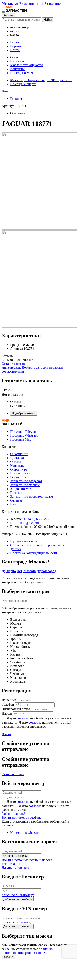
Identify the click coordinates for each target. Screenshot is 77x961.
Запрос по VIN (21, 489)
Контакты (17, 69)
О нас (14, 57)
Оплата (15, 462)
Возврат (16, 492)
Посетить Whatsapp (24, 435)
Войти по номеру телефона (21, 817)
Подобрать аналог (24, 413)
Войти (15, 50)
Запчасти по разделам (26, 481)
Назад (6, 91)
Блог (13, 504)
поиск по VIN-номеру (18, 895)
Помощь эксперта (23, 84)
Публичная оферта (23, 541)
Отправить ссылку (15, 855)
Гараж (14, 42)
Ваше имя (9, 700)
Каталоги (17, 61)
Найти (48, 19)
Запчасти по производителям (31, 496)
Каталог (8, 15)
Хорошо (8, 957)
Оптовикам (18, 469)
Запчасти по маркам (25, 485)
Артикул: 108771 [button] (14, 106)
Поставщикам (20, 473)
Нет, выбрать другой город (36, 571)
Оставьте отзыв (13, 774)
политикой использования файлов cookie (28, 951)
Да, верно (9, 571)
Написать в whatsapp (25, 832)
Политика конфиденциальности (33, 553)
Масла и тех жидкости (26, 65)
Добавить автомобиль (17, 899)
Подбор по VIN (21, 73)
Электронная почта (16, 709)
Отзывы (16, 500)
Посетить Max (20, 439)
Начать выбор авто (15, 867)
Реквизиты (18, 477)
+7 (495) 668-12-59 (37, 519)
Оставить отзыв (13, 363)
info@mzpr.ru (29, 523)
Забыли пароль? (13, 813)
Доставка (17, 458)
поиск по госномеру (16, 922)
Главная (16, 98)
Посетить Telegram (23, 431)
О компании (19, 454)
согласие (23, 718)
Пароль (7, 713)
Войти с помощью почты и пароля (27, 860)
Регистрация (11, 864)
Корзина (16, 46)
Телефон (8, 704)
